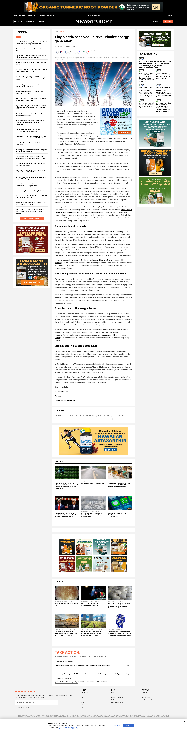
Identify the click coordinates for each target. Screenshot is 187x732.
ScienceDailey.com (62, 391)
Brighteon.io (84, 692)
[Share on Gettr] (88, 52)
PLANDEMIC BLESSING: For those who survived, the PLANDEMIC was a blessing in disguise (119, 484)
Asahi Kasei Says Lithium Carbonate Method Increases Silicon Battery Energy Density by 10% (30, 157)
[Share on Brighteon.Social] (57, 52)
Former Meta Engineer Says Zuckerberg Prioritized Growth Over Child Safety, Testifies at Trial (31, 43)
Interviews (42, 15)
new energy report (92, 419)
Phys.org (58, 396)
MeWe (83, 702)
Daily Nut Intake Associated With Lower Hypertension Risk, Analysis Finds (28, 184)
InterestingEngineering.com (65, 400)
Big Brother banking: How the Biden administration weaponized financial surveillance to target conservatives (66, 485)
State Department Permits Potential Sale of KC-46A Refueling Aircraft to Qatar (31, 196)
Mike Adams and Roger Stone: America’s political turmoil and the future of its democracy (65, 515)
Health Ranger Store (148, 700)
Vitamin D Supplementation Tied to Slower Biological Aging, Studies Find (29, 85)
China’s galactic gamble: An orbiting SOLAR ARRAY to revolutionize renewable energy (92, 605)
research (74, 59)
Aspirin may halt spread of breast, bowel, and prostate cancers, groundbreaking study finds (119, 605)
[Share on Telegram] (75, 52)
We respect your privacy (22, 707)
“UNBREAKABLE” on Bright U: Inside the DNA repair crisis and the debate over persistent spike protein (31, 77)
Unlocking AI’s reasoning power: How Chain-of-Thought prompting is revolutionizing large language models (119, 634)
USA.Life (83, 707)
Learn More (116, 725)
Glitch (117, 57)
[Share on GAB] (84, 52)
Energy (62, 32)
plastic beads (67, 59)
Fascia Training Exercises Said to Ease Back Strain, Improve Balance (29, 92)
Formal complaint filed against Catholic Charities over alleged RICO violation (92, 515)
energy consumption (81, 57)
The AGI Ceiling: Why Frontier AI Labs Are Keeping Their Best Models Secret (31, 114)
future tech (111, 57)
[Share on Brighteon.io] (61, 52)
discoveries (70, 57)
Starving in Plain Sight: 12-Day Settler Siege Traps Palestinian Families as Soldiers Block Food (31, 137)
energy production (93, 57)
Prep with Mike (32, 15)
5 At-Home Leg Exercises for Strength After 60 (30, 191)
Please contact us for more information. (66, 683)
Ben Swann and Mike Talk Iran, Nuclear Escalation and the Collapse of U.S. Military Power (146, 105)
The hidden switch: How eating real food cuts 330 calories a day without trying (31, 99)
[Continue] (56, 702)
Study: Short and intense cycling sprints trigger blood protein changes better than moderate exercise (30, 211)
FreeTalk (83, 700)
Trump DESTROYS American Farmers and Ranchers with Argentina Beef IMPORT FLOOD (163, 76)
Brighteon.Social (86, 695)
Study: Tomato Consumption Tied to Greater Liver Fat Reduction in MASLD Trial (31, 171)
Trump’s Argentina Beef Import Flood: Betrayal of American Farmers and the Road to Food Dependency (31, 122)
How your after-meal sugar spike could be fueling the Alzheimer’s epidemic (31, 164)
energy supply (103, 57)
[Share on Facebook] (66, 52)
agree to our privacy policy (68, 728)
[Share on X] (70, 52)
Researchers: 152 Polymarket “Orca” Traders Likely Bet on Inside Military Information (31, 70)
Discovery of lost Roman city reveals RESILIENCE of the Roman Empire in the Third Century (66, 633)
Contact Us (145, 692)
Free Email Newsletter (148, 695)
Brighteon (22, 15)
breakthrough (62, 57)
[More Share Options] (93, 52)
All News (114, 695)
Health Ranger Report (147, 54)
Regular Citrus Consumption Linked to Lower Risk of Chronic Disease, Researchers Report (31, 56)
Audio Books (51, 15)
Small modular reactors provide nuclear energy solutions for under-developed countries (92, 633)
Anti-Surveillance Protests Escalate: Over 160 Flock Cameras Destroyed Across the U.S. (31, 130)
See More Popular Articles (31, 218)
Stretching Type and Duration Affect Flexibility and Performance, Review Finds (31, 150)
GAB (82, 705)
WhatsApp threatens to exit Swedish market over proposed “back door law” (118, 515)
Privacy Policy (146, 697)
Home (15, 15)
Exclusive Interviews (117, 702)
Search (171, 15)
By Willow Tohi (60, 46)
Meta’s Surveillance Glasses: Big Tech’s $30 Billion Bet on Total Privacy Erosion (31, 203)
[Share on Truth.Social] (79, 52)
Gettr (82, 697)
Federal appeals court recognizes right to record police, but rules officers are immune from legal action (31, 106)
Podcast (113, 700)
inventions (122, 57)
